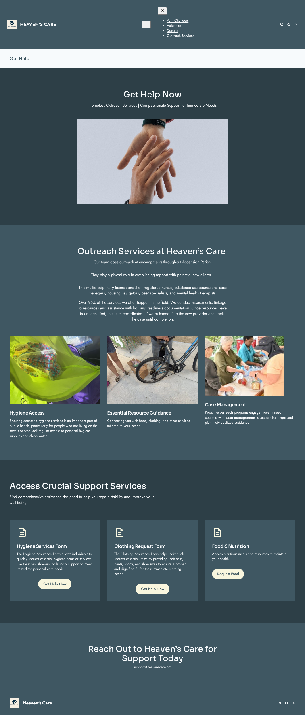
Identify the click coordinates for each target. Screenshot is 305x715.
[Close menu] (162, 11)
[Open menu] (146, 24)
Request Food (228, 573)
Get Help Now (54, 583)
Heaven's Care (38, 24)
